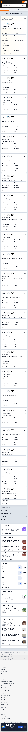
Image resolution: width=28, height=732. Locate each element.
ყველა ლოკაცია (5, 718)
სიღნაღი (6, 658)
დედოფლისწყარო (10, 652)
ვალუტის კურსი (5, 702)
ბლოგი (3, 669)
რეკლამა (3, 673)
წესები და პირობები (20, 722)
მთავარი (3, 652)
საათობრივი (4, 9)
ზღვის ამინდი (5, 687)
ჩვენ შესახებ (4, 671)
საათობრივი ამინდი (20, 652)
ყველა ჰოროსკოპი (6, 533)
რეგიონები (4, 716)
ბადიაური (24, 658)
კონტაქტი (4, 675)
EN (25, 1)
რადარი (19, 9)
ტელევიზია (4, 714)
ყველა (3, 615)
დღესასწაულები (5, 704)
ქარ (23, 1)
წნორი (2, 658)
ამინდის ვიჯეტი (5, 709)
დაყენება (21, 727)
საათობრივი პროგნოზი (7, 683)
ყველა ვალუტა (5, 587)
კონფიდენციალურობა (8, 722)
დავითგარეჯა (8, 659)
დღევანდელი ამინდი (6, 681)
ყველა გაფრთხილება (7, 559)
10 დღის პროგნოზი (6, 685)
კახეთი (9, 658)
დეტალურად (5, 601)
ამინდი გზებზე (5, 690)
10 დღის (12, 9)
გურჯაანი (14, 658)
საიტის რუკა (4, 711)
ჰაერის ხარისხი (5, 695)
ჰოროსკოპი (4, 699)
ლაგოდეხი (19, 658)
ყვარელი (3, 659)
